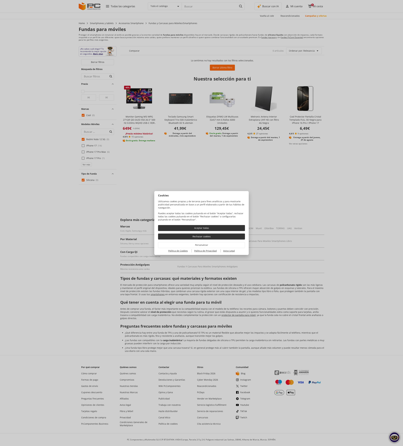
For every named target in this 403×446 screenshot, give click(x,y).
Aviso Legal (229, 250)
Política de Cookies (178, 250)
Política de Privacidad (205, 250)
